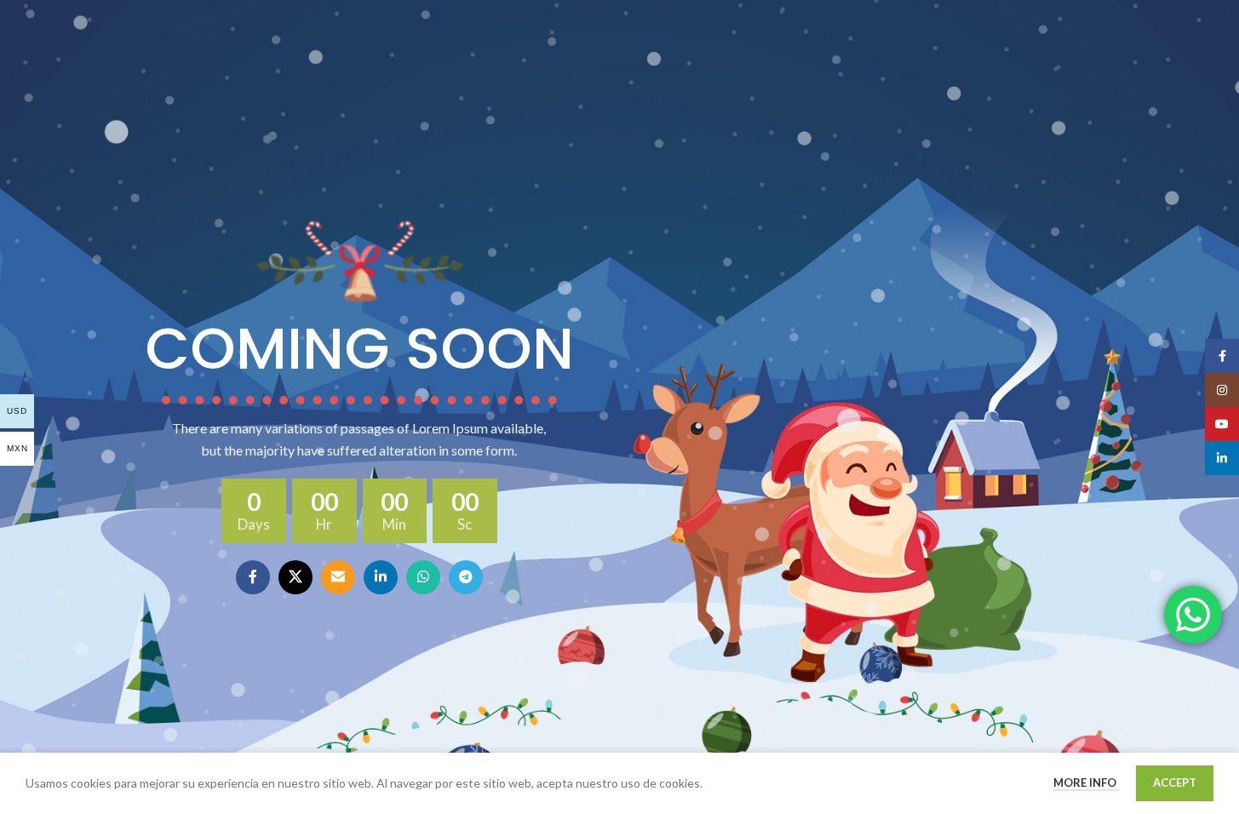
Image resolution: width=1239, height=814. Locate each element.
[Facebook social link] (253, 577)
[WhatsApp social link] (423, 577)
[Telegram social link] (466, 577)
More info (1086, 782)
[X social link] (295, 577)
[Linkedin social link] (381, 577)
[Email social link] (338, 577)
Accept (1174, 782)
